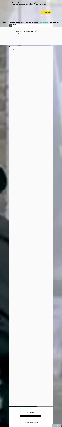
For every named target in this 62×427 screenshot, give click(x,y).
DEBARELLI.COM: (17, 3)
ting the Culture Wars (40, 3)
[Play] (13, 25)
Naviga (29, 3)
